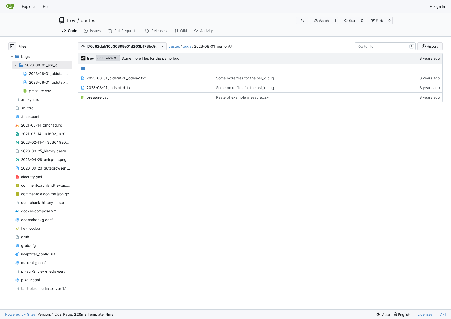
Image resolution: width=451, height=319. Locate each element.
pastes (88, 20)
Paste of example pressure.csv (242, 97)
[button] (321, 20)
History (432, 46)
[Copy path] (230, 46)
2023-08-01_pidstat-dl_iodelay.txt (116, 78)
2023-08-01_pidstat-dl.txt (109, 87)
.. (88, 68)
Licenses (425, 314)
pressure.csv (98, 97)
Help (47, 6)
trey (71, 20)
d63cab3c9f (107, 58)
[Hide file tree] (12, 46)
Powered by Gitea (20, 314)
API (443, 314)
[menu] (383, 314)
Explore (28, 6)
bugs (187, 46)
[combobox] (385, 46)
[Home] (10, 6)
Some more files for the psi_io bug (151, 58)
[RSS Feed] (302, 20)
